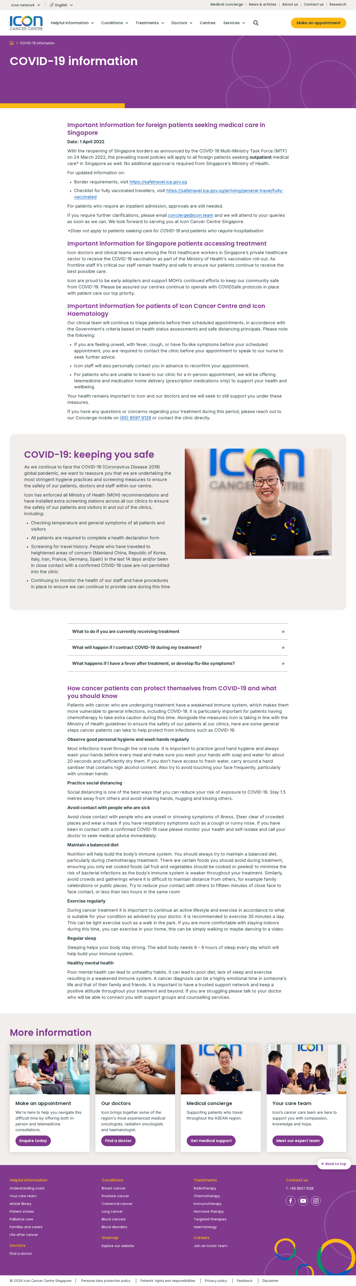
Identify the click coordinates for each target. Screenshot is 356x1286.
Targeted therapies (210, 1219)
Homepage (26, 23)
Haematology (205, 1227)
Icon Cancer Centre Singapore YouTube (303, 1201)
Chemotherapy (207, 1196)
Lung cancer (112, 1211)
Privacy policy (216, 1280)
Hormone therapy (209, 1211)
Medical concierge (226, 4)
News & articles (262, 4)
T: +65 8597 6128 (300, 1188)
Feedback (245, 1280)
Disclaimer (270, 1280)
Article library (20, 1203)
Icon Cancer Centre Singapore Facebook (290, 1201)
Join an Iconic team (210, 1245)
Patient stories (22, 1211)
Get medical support (211, 1140)
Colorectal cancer (117, 1203)
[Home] (12, 42)
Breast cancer (113, 1188)
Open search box (256, 23)
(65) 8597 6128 (135, 417)
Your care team (23, 1196)
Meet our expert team (298, 1140)
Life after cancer (24, 1234)
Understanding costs (27, 1188)
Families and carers (26, 1227)
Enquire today (33, 1140)
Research (338, 4)
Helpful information (28, 1180)
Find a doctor (118, 1140)
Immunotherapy (208, 1203)
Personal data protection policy (106, 1280)
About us (290, 4)
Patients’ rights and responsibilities (167, 1280)
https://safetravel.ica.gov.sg (158, 181)
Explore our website (118, 1245)
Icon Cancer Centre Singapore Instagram (316, 1201)
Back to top (335, 1163)
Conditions (113, 1180)
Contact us (314, 4)
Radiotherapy (205, 1188)
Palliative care (21, 1219)
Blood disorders (114, 1227)
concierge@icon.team (190, 215)
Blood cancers (114, 1219)
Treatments (205, 1180)
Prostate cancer (115, 1196)
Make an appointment (319, 23)
